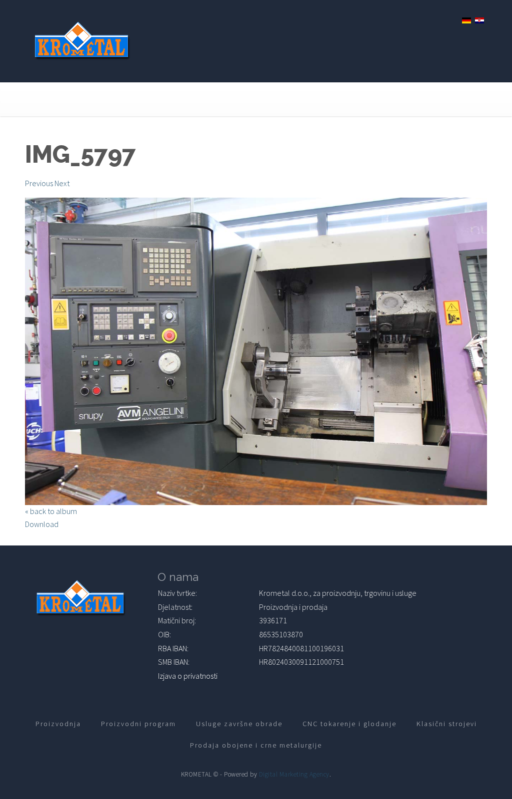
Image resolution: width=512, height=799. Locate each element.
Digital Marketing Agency (294, 774)
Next (62, 183)
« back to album (51, 511)
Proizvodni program (138, 723)
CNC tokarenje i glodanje (349, 723)
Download (41, 524)
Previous (39, 183)
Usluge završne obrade (239, 723)
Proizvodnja (58, 723)
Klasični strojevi (446, 723)
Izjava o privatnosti (188, 676)
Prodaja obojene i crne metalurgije (256, 745)
